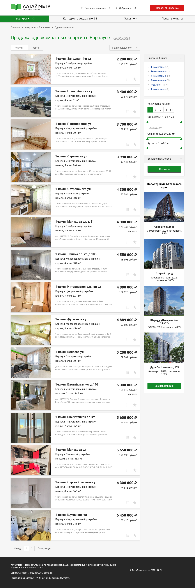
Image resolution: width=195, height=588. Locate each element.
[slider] (147, 122)
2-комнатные (160, 75)
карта (36, 47)
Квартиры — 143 (24, 18)
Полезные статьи (173, 18)
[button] (124, 48)
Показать (164, 169)
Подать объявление (167, 8)
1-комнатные (160, 67)
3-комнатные (160, 80)
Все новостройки (164, 385)
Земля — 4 (130, 18)
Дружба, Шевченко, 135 (164, 367)
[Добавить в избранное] (135, 79)
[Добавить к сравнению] (128, 79)
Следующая (44, 548)
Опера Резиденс (164, 226)
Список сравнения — (97, 8)
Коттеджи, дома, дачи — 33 (80, 18)
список (19, 47)
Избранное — (127, 8)
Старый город (164, 273)
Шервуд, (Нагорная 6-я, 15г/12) (164, 322)
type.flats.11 (159, 84)
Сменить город (121, 38)
